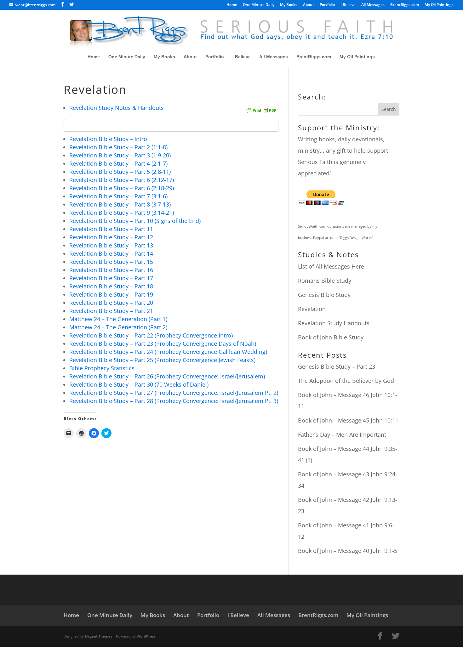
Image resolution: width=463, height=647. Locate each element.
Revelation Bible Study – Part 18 (111, 286)
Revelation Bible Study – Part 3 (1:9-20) (120, 155)
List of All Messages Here (331, 266)
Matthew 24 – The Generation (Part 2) (118, 327)
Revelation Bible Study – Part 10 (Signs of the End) (135, 220)
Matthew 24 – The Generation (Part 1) (118, 319)
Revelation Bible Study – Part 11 (111, 229)
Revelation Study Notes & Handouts (116, 107)
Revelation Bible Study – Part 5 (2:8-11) (120, 171)
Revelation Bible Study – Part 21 (111, 311)
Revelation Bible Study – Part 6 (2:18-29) (121, 188)
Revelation (312, 309)
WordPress (146, 636)
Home (231, 5)
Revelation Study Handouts (333, 323)
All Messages (373, 5)
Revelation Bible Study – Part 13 (111, 245)
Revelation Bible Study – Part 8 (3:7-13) (120, 204)
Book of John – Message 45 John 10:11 (348, 420)
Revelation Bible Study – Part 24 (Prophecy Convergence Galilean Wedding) (168, 351)
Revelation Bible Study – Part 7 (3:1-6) (118, 196)
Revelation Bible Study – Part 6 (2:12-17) (121, 180)
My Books (288, 5)
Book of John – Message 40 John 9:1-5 (347, 550)
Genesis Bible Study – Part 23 (336, 366)
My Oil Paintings (439, 5)
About (308, 5)
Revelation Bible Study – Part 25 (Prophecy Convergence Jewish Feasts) (162, 360)
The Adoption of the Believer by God (346, 380)
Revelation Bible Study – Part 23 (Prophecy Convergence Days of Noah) (162, 343)
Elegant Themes (98, 636)
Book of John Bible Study (330, 337)
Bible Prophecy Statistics (101, 368)
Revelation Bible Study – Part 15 (111, 261)
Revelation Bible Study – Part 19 (111, 294)
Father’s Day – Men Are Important (342, 434)
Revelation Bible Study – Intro (108, 139)
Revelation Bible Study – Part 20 (111, 302)
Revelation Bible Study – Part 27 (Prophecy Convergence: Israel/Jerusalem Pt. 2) (173, 392)
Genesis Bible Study (324, 294)
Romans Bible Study (324, 280)
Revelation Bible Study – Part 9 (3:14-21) (121, 212)
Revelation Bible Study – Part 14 (111, 253)
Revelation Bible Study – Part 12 (111, 237)
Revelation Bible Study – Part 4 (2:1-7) (118, 163)
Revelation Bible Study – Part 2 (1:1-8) (118, 147)
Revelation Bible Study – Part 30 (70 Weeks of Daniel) (139, 384)
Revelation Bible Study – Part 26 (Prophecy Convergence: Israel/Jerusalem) (167, 376)
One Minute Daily (258, 5)
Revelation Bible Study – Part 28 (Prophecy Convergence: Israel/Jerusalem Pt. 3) (173, 401)
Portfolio (327, 5)
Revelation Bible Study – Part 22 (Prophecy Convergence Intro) (151, 335)
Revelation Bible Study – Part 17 (111, 278)
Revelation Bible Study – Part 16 (111, 270)
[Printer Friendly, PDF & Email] (260, 110)
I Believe (348, 5)
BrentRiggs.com (404, 5)
